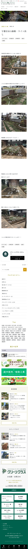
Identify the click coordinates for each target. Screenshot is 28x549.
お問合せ (14, 490)
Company (20, 497)
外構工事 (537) (5, 316)
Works (20, 505)
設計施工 (14, 340)
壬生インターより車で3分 (15, 331)
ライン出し (5, 38)
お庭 (3, 325)
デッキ (3, 329)
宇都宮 (12, 332)
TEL (9, 547)
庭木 (23, 38)
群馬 (12, 338)
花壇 (20, 338)
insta (14, 547)
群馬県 (16, 338)
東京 (19, 334)
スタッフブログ (9, 6)
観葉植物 (9, 340)
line (19, 547)
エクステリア (11, 327)
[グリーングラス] (8, 4)
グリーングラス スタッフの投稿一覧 (17, 258)
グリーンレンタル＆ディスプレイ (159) (10, 308)
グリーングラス (19, 327)
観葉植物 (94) (5, 290)
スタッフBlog (7, 516)
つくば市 (19, 325)
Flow (7, 511)
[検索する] (25, 269)
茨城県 (3, 340)
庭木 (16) (4, 287)
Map (24, 547)
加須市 (24, 329)
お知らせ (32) (5, 305)
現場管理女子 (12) (6, 299)
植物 (19, 336)
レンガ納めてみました (15, 445)
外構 (3, 332)
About (7, 498)
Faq (20, 511)
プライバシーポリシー (8, 527)
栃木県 (11, 336)
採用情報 (5, 529)
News (20, 516)
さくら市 (14, 325)
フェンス (9, 329)
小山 (22, 332)
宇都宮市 (18, 38)
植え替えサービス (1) (6, 285)
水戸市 (23, 336)
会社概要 (5, 523)
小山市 (3, 334)
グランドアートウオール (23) (8, 302)
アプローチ (4, 327)
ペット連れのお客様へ (15, 415)
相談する (3, 547)
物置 (4, 40)
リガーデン (14, 329)
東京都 (23, 334)
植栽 (16, 336)
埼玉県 (7, 331)
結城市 (8, 338)
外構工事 (16, 6)
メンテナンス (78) (6, 313)
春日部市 (15, 334)
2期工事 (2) (4, 293)
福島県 (3, 338)
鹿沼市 (3, 341)
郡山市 (19, 340)
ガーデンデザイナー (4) (7, 296)
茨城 (24, 338)
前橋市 (20, 329)
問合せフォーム (6, 525)
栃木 (3, 336)
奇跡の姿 (12, 454)
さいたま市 (8, 325)
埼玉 (3, 331)
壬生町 (24, 331)
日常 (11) (4, 282)
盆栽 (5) (3, 279)
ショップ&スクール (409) (7, 311)
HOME (2, 6)
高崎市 (23, 340)
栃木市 (7, 336)
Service (7, 505)
